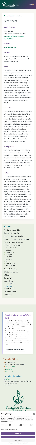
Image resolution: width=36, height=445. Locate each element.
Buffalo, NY (9, 250)
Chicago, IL (9, 254)
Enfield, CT (9, 257)
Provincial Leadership (12, 230)
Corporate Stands (10, 291)
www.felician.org (10, 47)
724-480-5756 (8, 39)
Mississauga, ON (10, 263)
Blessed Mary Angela (11, 233)
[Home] (4, 16)
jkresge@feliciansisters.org (14, 36)
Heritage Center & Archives (13, 242)
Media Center (9, 281)
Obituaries (8, 278)
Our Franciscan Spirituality (14, 236)
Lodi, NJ (8, 261)
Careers (7, 379)
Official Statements (11, 272)
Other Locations (10, 372)
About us (7, 226)
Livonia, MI (9, 259)
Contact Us (8, 294)
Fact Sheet (9, 286)
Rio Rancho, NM (10, 266)
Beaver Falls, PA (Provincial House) (15, 248)
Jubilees (7, 275)
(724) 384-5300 (10, 367)
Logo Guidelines (10, 288)
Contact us (8, 369)
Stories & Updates (10, 269)
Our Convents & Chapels (12, 245)
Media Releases (10, 284)
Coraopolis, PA (10, 252)
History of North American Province (17, 239)
